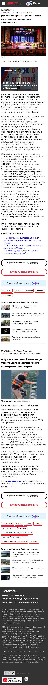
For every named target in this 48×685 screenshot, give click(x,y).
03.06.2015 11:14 (7, 10)
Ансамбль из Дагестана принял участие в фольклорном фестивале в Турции (22, 240)
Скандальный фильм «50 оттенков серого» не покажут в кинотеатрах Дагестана (28, 314)
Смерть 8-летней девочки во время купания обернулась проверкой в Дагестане (25, 554)
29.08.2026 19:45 (8, 351)
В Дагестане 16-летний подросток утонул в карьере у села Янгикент (28, 569)
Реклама (19, 595)
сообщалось (14, 481)
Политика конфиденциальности (20, 599)
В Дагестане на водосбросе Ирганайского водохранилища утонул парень (28, 561)
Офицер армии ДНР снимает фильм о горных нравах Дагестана (26, 307)
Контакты (7, 595)
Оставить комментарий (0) (24, 272)
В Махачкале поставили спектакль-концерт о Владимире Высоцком (25, 330)
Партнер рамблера (23, 673)
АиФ (3, 57)
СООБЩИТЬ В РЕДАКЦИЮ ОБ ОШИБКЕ (20, 602)
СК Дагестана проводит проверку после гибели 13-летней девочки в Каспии (27, 577)
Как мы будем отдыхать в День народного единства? (21, 251)
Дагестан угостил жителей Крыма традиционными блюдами (25, 322)
